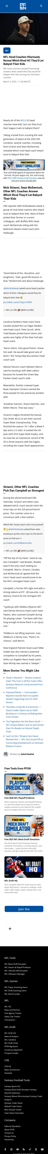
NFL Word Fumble (12, 994)
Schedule (8, 1073)
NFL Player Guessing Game (15, 987)
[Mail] (17, 1150)
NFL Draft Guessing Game (15, 990)
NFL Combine (10, 1039)
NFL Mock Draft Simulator (15, 964)
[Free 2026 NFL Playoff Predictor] (24, 784)
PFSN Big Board (11, 1046)
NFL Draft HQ (10, 880)
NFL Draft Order (11, 1043)
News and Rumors (12, 1010)
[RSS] (24, 1150)
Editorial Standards (12, 1126)
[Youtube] (42, 1150)
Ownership (9, 1139)
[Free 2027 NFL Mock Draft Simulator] (24, 826)
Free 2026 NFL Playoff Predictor (19, 798)
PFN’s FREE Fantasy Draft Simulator (22, 178)
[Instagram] (11, 1150)
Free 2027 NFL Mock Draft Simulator (22, 839)
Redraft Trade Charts (13, 1106)
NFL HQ (7, 1006)
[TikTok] (30, 1150)
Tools (6, 792)
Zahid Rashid (27, 754)
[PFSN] (24, 6)
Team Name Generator (14, 1113)
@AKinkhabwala (11, 288)
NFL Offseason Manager (14, 974)
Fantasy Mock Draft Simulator (17, 1089)
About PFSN (9, 1129)
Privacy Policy (10, 1136)
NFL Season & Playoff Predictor (17, 967)
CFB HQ (7, 1066)
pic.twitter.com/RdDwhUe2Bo (17, 543)
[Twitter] (36, 1150)
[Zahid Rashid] (6, 754)
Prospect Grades (11, 1053)
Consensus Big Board (13, 1050)
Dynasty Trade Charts (13, 1103)
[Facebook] (5, 1150)
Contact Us (9, 1133)
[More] (9, 928)
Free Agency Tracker (12, 1013)
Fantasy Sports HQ (12, 1086)
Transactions (9, 1020)
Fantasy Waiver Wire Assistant (17, 1096)
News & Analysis (11, 1036)
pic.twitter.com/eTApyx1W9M (17, 302)
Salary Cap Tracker (12, 1016)
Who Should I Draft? (12, 1109)
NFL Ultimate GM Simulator (16, 970)
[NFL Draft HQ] (24, 867)
